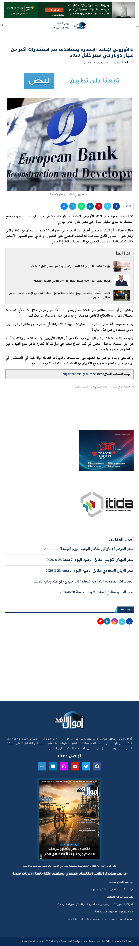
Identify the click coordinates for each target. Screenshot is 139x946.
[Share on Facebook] (116, 206)
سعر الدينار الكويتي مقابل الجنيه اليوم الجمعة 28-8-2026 (90, 560)
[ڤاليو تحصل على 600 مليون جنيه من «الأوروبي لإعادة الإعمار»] (121, 280)
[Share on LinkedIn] (90, 206)
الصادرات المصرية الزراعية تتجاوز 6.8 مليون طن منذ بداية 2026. (84, 581)
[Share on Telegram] (72, 206)
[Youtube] (75, 766)
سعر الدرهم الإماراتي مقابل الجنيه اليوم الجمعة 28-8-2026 (89, 549)
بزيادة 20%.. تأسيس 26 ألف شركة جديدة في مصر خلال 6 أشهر (70, 266)
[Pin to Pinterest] (98, 206)
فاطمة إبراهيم (121, 62)
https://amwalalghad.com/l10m (82, 374)
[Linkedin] (53, 766)
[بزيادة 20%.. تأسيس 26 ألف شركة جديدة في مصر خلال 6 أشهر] (121, 266)
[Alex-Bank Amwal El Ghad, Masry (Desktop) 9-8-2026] (69, 5)
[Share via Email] (64, 206)
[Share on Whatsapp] (81, 206)
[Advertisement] (69, 667)
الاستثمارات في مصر (122, 387)
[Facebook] (97, 766)
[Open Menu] (137, 25)
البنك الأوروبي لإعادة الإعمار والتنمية (90, 387)
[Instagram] (64, 766)
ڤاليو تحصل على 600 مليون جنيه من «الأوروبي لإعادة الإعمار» (71, 280)
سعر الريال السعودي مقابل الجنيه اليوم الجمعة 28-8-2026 (90, 570)
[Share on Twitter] (107, 206)
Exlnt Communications (118, 941)
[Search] (2, 26)
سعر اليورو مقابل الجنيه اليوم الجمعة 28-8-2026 (97, 592)
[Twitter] (86, 766)
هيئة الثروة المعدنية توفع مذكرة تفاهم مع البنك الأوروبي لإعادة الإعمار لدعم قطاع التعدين (59, 295)
